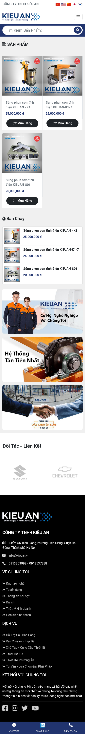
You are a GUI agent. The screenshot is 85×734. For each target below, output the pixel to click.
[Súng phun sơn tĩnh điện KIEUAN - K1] (22, 76)
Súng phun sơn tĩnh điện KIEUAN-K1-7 (51, 249)
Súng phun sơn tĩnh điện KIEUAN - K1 (50, 230)
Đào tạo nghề (15, 583)
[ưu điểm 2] (42, 359)
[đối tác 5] (21, 472)
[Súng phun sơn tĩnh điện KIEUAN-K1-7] (62, 76)
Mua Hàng (24, 123)
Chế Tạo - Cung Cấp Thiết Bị (25, 647)
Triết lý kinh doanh (18, 609)
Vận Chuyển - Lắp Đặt (20, 641)
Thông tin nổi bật (17, 596)
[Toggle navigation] (78, 17)
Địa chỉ (10, 602)
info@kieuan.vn (19, 555)
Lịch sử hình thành (18, 615)
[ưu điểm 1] (42, 407)
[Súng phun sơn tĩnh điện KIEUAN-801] (22, 153)
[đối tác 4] (66, 472)
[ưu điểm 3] (42, 311)
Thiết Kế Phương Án (19, 660)
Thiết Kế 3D (14, 654)
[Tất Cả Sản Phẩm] (21, 16)
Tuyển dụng (13, 590)
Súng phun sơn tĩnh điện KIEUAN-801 (50, 269)
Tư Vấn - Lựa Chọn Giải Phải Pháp (28, 666)
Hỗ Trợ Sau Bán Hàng (20, 635)
